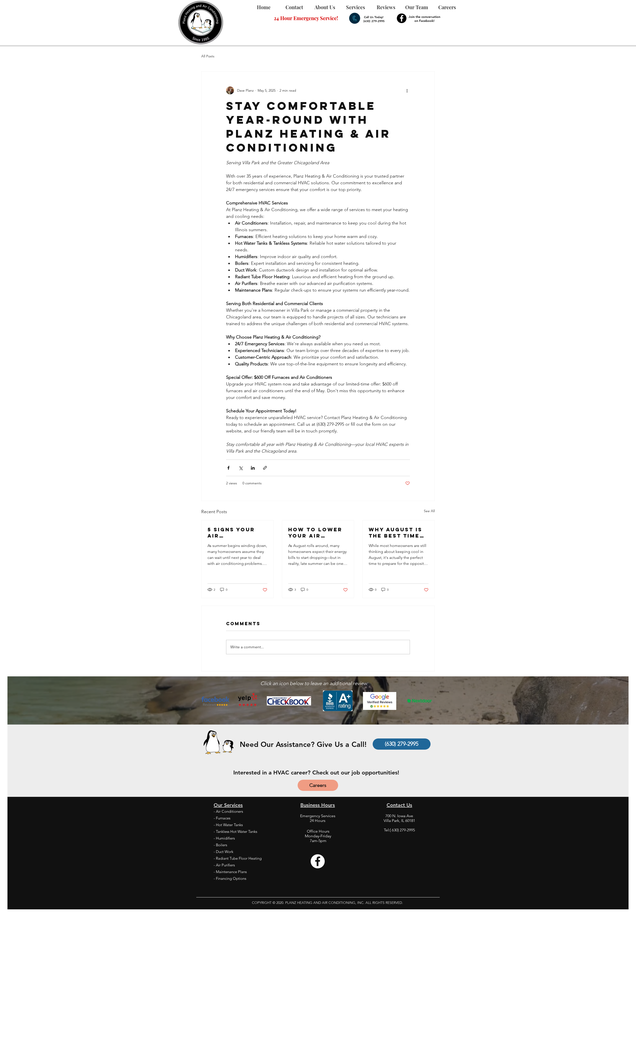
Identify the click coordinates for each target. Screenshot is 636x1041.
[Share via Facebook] (228, 467)
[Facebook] (401, 18)
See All (429, 511)
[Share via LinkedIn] (252, 467)
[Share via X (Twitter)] (240, 467)
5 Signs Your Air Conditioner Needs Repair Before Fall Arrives (231, 532)
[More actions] (407, 90)
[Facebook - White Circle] (318, 861)
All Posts (207, 56)
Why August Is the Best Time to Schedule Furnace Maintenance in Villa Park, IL (398, 532)
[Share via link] (265, 467)
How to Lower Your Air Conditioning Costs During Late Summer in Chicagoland (316, 532)
